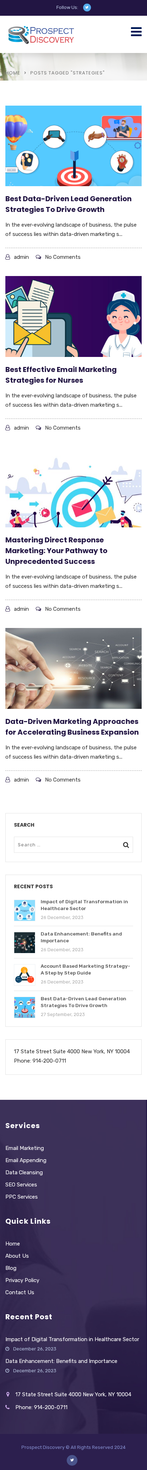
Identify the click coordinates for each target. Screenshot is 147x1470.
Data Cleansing (24, 1172)
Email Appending (25, 1160)
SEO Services (21, 1184)
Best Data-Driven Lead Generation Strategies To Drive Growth (68, 204)
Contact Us (19, 1292)
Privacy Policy (22, 1280)
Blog (10, 1268)
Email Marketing (24, 1148)
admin (21, 257)
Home (12, 72)
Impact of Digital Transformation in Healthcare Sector (72, 1339)
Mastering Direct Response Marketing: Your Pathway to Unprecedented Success (56, 550)
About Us (17, 1256)
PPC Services (21, 1197)
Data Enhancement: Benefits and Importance (61, 1361)
